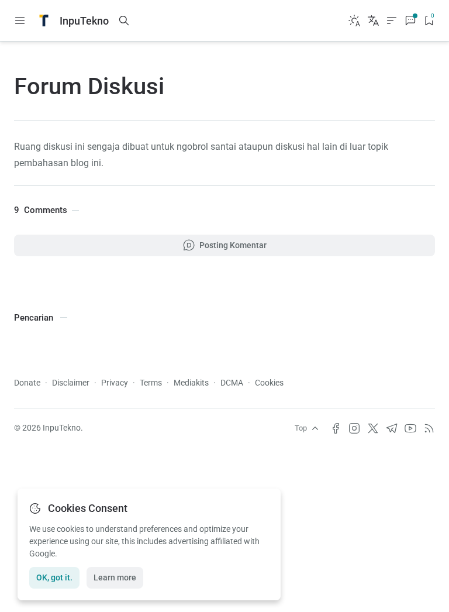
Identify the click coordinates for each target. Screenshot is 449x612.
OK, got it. (54, 577)
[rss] (429, 428)
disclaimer (70, 382)
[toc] (392, 20)
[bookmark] (429, 20)
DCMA (231, 382)
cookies (269, 382)
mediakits (191, 382)
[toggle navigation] (20, 20)
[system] (354, 20)
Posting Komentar (233, 245)
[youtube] (410, 428)
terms (151, 382)
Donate (27, 382)
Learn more (115, 577)
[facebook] (335, 428)
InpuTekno (62, 427)
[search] (124, 20)
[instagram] (354, 428)
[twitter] (373, 428)
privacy (114, 382)
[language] (373, 20)
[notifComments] (410, 20)
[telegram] (392, 428)
